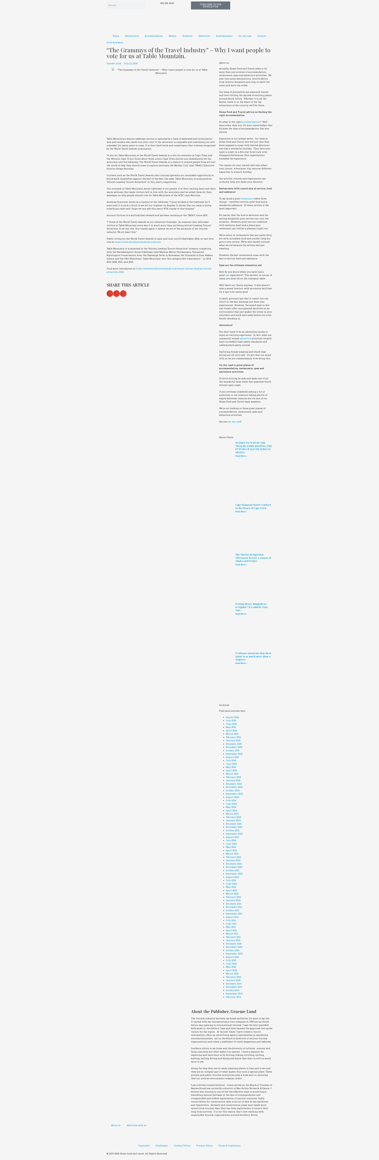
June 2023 (231, 843)
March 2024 (232, 813)
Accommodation (154, 35)
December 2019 (233, 983)
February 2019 (233, 996)
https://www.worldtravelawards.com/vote (138, 241)
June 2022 (231, 883)
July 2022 (231, 880)
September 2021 (234, 913)
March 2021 (232, 933)
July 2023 (231, 840)
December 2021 (233, 903)
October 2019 (232, 990)
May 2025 (231, 767)
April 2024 (231, 810)
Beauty (172, 35)
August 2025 (232, 757)
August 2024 (232, 797)
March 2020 (232, 973)
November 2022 (234, 866)
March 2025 (232, 773)
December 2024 (234, 783)
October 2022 (232, 870)
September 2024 (234, 793)
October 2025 (232, 750)
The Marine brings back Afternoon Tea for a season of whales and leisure (253, 558)
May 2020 (231, 966)
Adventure (204, 35)
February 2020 (233, 976)
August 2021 (232, 916)
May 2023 (231, 846)
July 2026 (231, 720)
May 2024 (231, 807)
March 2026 (232, 733)
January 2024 (233, 820)
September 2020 (234, 953)
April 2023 (231, 850)
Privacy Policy (204, 1145)
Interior (261, 35)
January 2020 (233, 980)
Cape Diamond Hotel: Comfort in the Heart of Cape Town (253, 506)
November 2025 (234, 747)
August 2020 (232, 956)
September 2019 (234, 993)
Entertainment (224, 35)
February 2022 (233, 896)
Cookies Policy (182, 1145)
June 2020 (231, 963)
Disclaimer (162, 1145)
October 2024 (233, 790)
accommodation (251, 121)
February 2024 (233, 817)
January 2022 (233, 900)
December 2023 (234, 823)
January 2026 (233, 740)
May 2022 (231, 886)
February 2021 (233, 936)
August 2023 (232, 837)
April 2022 (231, 890)
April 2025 (231, 770)
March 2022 (232, 893)
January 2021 (233, 940)
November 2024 (234, 787)
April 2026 (231, 730)
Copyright (144, 1145)
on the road (234, 421)
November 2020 (234, 946)
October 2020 (232, 950)
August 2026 (232, 717)
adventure (245, 338)
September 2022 (234, 873)
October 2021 (232, 910)
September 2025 (234, 753)
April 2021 (231, 930)
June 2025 (231, 763)
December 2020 (234, 943)
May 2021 (231, 926)
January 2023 (233, 860)
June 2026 (231, 723)
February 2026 (233, 737)
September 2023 (234, 833)
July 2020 (231, 960)
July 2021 (231, 920)
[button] (110, 293)
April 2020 (231, 970)
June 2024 (231, 803)
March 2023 (232, 853)
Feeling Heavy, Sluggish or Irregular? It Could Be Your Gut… (251, 607)
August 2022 (232, 877)
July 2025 (231, 760)
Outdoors (187, 35)
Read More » (241, 456)
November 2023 (234, 826)
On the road (245, 35)
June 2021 (231, 923)
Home (116, 35)
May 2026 (231, 727)
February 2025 (233, 777)
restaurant (247, 198)
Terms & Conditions (230, 1145)
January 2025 (233, 780)
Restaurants (132, 35)
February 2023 (233, 857)
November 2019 (234, 986)
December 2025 (234, 743)
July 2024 (231, 800)
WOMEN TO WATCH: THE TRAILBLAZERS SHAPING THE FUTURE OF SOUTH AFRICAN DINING (253, 447)
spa (227, 275)
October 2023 (232, 830)
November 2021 (234, 906)
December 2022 (234, 863)
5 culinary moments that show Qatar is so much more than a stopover (253, 656)
